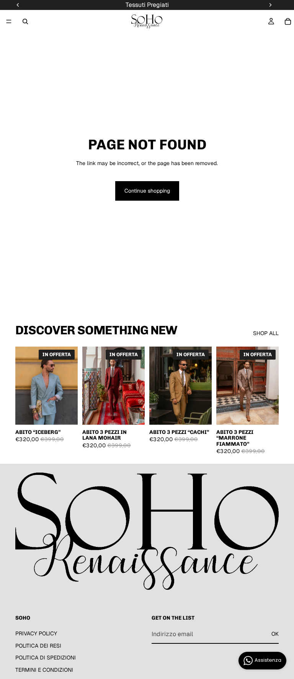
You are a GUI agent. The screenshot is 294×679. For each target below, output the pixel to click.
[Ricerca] (25, 21)
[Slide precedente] (23, 385)
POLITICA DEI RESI (38, 645)
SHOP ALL (266, 333)
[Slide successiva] (69, 385)
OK (275, 633)
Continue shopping (147, 190)
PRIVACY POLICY (36, 633)
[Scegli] (66, 413)
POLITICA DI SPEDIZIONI (45, 657)
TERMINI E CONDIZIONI (44, 669)
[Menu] (9, 21)
